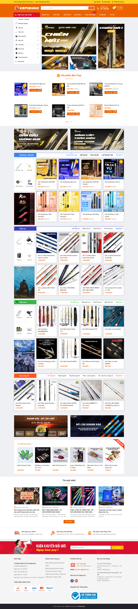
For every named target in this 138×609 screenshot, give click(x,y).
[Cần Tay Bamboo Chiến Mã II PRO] (46, 169)
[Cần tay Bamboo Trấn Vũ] (113, 169)
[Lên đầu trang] (135, 605)
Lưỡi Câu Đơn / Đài (107, 155)
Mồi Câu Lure (109, 302)
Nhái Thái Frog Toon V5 (59, 465)
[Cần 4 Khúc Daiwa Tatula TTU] (69, 316)
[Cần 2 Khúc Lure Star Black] (113, 316)
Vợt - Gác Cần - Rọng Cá (105, 375)
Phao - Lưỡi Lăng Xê (89, 375)
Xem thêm (69, 521)
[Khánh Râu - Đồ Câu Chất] (41, 426)
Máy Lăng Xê (62, 375)
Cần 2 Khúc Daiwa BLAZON (68, 361)
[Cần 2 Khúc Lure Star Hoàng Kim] (91, 348)
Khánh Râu (81, 606)
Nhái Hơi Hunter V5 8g (24, 465)
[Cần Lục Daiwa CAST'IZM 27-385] (46, 275)
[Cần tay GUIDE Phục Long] (97, 426)
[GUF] (97, 139)
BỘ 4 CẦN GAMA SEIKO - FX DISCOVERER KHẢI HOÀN (24, 511)
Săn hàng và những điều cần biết (110, 510)
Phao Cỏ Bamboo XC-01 (110, 84)
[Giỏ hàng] (114, 8)
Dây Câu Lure (97, 302)
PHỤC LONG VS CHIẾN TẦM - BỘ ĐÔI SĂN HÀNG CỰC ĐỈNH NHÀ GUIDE (53, 511)
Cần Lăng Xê (51, 375)
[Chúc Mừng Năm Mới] (69, 39)
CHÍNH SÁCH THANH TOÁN (53, 577)
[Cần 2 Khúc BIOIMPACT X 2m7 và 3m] (91, 390)
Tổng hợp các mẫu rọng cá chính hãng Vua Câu (82, 511)
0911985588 (104, 9)
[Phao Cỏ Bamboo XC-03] (56, 110)
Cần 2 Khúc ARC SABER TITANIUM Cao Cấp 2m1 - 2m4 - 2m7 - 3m (112, 405)
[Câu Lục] (24, 282)
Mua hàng (33, 114)
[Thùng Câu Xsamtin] (83, 62)
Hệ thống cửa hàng (119, 2)
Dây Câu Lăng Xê (74, 375)
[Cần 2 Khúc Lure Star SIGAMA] (113, 348)
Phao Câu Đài (94, 155)
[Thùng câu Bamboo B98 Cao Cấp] (19, 110)
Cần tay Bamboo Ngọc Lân (68, 182)
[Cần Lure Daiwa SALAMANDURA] (46, 316)
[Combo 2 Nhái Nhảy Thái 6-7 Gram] (78, 455)
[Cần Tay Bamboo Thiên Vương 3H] (69, 201)
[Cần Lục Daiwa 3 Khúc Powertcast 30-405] (91, 243)
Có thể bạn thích (24, 444)
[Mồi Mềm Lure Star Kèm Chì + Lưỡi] (43, 455)
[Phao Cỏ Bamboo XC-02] (94, 110)
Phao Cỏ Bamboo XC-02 (110, 105)
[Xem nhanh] (38, 92)
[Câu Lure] (24, 356)
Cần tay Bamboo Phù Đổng (91, 214)
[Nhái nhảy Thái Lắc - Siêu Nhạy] (95, 455)
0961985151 (106, 580)
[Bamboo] (41, 139)
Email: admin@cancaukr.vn (42, 2)
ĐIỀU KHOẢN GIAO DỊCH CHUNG (54, 568)
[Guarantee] (83, 595)
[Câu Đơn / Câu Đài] (24, 209)
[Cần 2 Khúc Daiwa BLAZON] (69, 348)
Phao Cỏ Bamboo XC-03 (72, 105)
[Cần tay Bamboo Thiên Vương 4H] (111, 46)
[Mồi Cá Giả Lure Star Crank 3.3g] (113, 455)
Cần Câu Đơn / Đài (71, 155)
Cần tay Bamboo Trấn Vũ (112, 182)
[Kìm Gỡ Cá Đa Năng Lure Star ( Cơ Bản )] (46, 348)
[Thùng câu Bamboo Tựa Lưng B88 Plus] (56, 89)
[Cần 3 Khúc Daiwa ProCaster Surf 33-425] (69, 243)
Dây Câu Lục (97, 228)
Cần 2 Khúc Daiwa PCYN (90, 329)
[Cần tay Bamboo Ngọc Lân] (69, 169)
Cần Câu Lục (76, 228)
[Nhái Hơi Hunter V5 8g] (25, 455)
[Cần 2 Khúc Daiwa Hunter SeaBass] (24, 390)
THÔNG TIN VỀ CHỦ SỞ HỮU (53, 571)
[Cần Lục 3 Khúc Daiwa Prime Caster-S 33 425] (46, 243)
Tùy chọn (32, 92)
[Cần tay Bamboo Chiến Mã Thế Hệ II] (19, 89)
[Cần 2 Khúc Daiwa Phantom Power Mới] (46, 390)
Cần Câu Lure (75, 302)
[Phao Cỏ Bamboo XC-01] (94, 89)
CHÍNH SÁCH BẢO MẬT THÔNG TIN (55, 574)
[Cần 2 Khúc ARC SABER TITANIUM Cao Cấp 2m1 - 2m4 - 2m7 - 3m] (113, 390)
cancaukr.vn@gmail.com (82, 569)
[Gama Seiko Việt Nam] (55, 62)
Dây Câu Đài (83, 155)
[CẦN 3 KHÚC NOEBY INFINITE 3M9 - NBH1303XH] (91, 275)
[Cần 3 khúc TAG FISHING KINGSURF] (69, 275)
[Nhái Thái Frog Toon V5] (60, 455)
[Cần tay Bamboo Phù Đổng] (91, 201)
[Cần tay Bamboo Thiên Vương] (113, 201)
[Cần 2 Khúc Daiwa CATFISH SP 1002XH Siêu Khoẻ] (69, 390)
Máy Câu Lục (86, 228)
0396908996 (106, 569)
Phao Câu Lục (108, 228)
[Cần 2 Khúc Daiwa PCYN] (91, 316)
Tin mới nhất (69, 480)
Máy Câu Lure (86, 302)
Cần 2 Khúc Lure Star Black (113, 329)
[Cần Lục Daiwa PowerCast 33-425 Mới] (113, 243)
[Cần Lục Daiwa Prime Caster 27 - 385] (113, 275)
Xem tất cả (119, 155)
